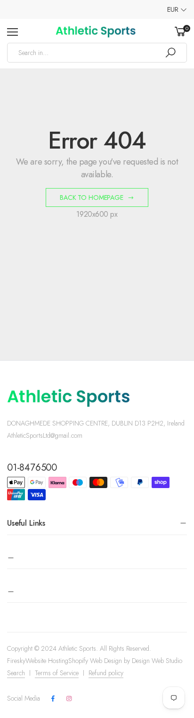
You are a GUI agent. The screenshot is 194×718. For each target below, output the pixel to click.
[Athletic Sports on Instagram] (68, 698)
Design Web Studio (157, 660)
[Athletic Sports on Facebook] (52, 698)
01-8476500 (32, 467)
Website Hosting (46, 660)
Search (16, 673)
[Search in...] (170, 53)
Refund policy (106, 673)
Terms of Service (57, 673)
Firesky (16, 660)
